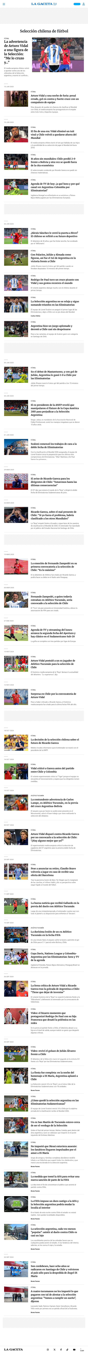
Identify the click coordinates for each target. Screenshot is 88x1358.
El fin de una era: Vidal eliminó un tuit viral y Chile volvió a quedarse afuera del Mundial (54, 134)
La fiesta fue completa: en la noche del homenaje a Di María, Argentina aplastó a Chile (54, 1076)
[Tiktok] (67, 1349)
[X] (55, 1349)
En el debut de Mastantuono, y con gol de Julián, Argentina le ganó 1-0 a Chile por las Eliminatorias (54, 375)
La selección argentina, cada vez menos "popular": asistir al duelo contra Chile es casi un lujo (54, 1232)
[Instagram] (48, 1349)
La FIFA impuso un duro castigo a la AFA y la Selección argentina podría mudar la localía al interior (55, 1204)
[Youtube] (74, 1349)
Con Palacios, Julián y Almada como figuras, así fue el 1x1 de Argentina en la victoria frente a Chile (53, 258)
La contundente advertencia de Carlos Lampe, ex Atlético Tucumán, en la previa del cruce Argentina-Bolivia (54, 803)
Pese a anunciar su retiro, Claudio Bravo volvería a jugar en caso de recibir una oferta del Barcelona (53, 872)
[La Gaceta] (44, 4)
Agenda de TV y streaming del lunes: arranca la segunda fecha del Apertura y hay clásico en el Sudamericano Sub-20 (53, 633)
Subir (82, 1351)
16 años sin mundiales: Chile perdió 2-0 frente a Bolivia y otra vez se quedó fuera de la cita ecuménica (54, 162)
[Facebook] (61, 1349)
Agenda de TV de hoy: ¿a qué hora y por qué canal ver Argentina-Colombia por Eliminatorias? (55, 187)
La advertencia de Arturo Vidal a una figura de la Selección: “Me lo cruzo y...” (16, 52)
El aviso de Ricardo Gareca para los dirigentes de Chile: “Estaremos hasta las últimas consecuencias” (54, 482)
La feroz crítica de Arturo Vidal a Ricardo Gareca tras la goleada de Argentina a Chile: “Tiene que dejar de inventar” (55, 989)
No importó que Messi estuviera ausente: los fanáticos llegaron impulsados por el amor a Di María (54, 1149)
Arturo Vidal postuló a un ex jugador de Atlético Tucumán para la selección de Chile (53, 664)
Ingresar (83, 4)
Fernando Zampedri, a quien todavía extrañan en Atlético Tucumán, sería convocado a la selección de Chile (51, 600)
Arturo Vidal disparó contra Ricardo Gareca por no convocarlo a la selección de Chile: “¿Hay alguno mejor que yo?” (55, 837)
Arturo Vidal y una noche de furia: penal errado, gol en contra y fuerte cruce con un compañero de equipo (55, 99)
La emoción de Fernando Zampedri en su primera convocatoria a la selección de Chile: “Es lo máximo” (54, 566)
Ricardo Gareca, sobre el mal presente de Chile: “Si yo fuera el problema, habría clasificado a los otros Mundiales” (53, 515)
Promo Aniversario (77, 4)
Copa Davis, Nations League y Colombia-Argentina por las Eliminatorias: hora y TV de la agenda (55, 957)
